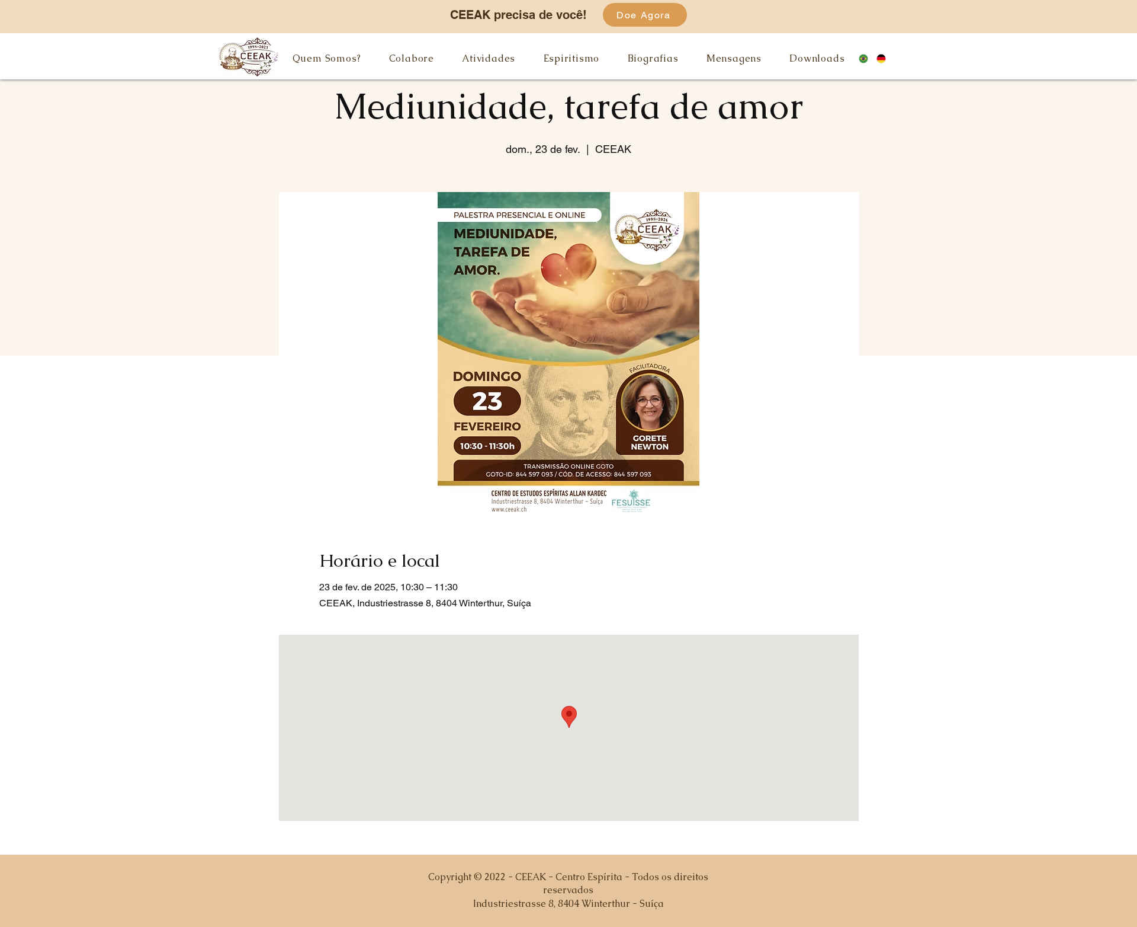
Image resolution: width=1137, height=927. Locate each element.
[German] (885, 58)
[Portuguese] (867, 58)
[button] (326, 58)
